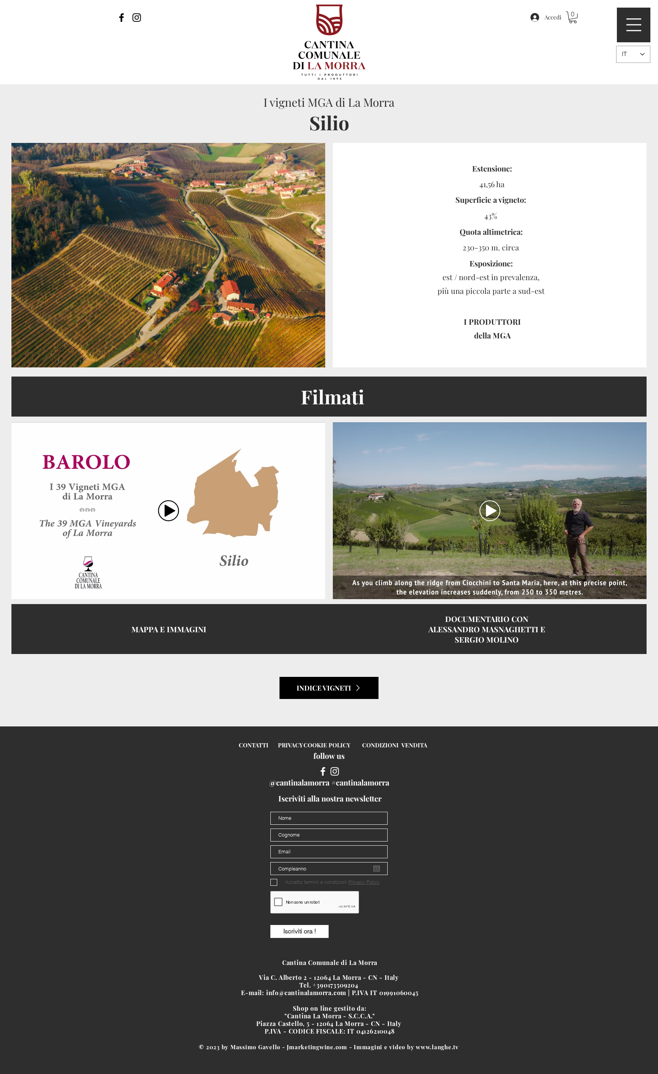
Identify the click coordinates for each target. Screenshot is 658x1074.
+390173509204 (336, 985)
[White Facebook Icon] (323, 771)
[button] (633, 24)
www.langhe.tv (437, 1047)
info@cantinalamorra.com (306, 993)
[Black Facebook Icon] (121, 17)
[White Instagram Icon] (334, 771)
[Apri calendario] (377, 869)
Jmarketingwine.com (317, 1047)
